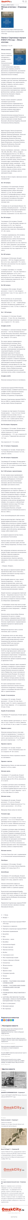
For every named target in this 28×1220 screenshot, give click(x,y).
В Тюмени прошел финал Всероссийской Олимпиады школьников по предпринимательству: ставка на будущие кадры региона (12, 1031)
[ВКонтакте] (2, 1020)
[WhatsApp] (11, 1020)
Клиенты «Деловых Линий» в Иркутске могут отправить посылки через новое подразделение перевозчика (14, 1040)
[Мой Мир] (13, 1020)
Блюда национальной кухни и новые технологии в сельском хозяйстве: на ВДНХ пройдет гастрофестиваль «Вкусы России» (12, 1061)
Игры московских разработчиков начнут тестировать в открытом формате (12, 1047)
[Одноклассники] (4, 1020)
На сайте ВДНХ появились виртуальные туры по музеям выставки (14, 1053)
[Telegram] (6, 1020)
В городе (16, 5)
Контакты (14, 1217)
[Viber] (9, 1020)
